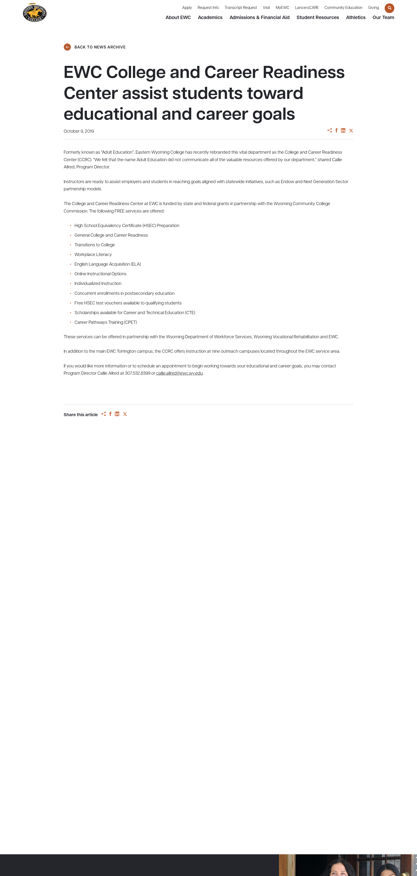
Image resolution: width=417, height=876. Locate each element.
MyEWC (282, 8)
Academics (210, 17)
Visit (266, 8)
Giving (373, 8)
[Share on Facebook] (336, 131)
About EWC (178, 17)
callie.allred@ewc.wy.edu (179, 374)
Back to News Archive (99, 47)
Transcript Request (241, 8)
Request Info (208, 8)
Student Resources (318, 17)
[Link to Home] (35, 12)
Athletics (356, 17)
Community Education (343, 8)
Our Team (383, 17)
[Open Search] (389, 8)
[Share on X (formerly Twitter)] (351, 131)
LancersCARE (307, 8)
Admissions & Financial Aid (259, 17)
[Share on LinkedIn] (343, 131)
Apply (187, 8)
